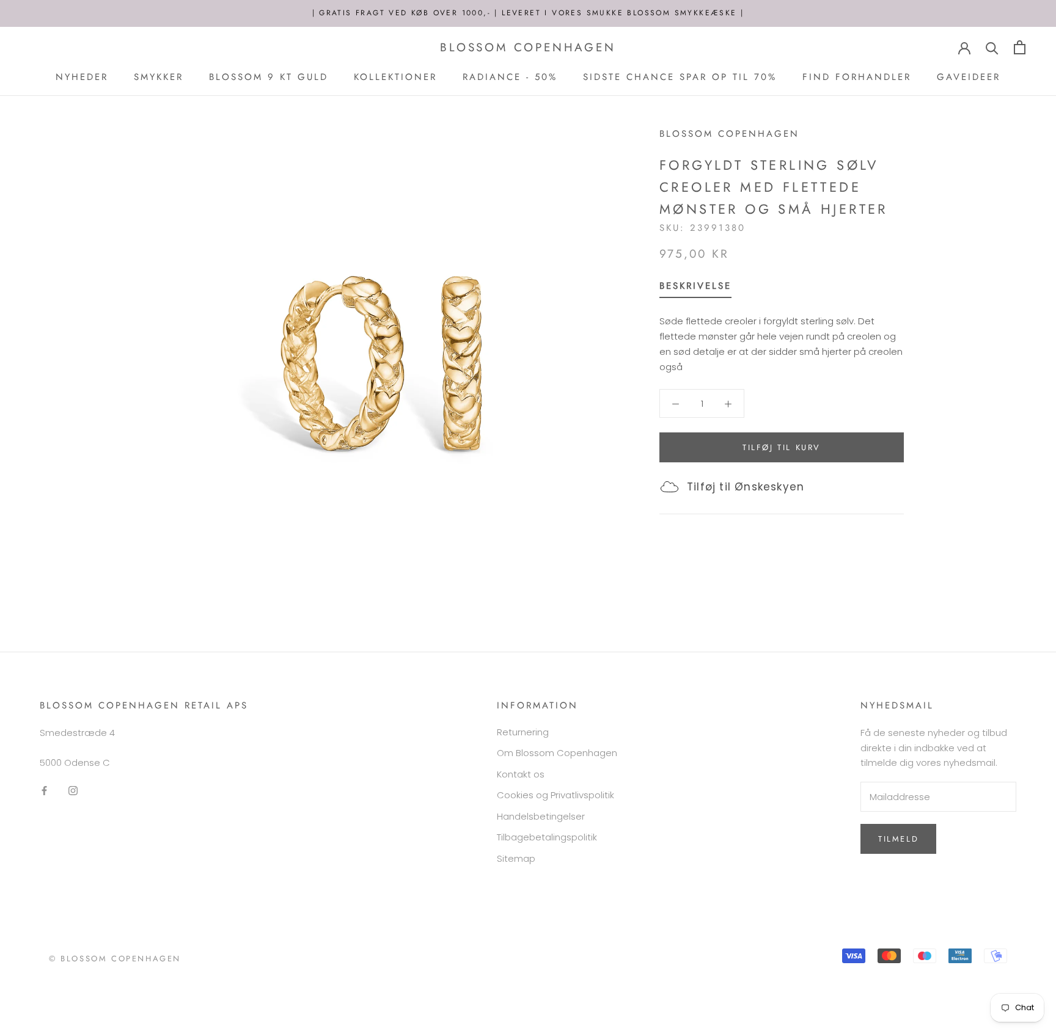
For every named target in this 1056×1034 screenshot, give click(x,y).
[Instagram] (73, 790)
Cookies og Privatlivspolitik (555, 794)
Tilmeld (898, 839)
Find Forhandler (856, 77)
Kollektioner (395, 77)
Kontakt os (520, 774)
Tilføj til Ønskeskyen (745, 486)
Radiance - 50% (510, 77)
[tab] (695, 289)
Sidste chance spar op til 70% (680, 77)
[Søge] (992, 47)
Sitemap (516, 858)
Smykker (158, 77)
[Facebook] (44, 790)
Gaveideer (968, 77)
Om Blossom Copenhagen (557, 752)
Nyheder (82, 77)
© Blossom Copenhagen (115, 958)
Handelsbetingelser (541, 816)
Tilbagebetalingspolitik (547, 837)
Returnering (523, 732)
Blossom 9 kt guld (268, 77)
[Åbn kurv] (1019, 47)
